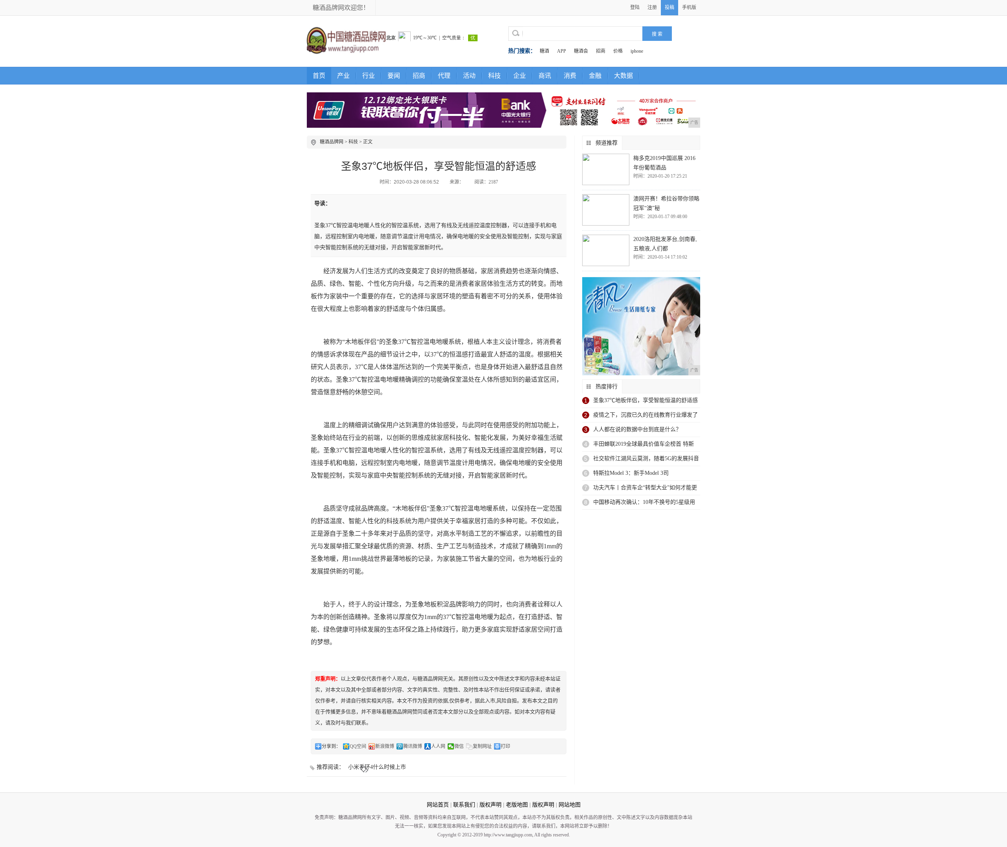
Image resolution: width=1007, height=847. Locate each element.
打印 (505, 746)
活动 (469, 75)
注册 (652, 7)
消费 (570, 75)
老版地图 (517, 805)
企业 (519, 75)
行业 (368, 75)
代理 (444, 75)
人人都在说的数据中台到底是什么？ (637, 429)
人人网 (438, 746)
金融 (595, 75)
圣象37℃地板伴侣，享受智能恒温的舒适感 (645, 400)
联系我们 (464, 805)
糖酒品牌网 (331, 142)
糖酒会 (581, 51)
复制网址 (482, 746)
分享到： (331, 746)
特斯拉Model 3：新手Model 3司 (631, 473)
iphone (637, 51)
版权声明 (491, 805)
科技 (494, 75)
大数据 (623, 75)
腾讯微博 (412, 746)
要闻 (393, 75)
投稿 (669, 7)
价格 (618, 51)
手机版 (689, 7)
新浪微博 (384, 746)
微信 (459, 746)
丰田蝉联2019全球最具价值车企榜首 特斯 (643, 444)
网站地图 (570, 805)
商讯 (545, 75)
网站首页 (438, 805)
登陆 (635, 7)
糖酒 (544, 51)
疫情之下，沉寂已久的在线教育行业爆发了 (645, 415)
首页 (319, 75)
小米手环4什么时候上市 (377, 767)
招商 (600, 51)
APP (561, 51)
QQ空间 (358, 746)
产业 (343, 75)
